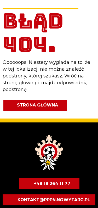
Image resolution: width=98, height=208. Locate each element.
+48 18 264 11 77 (52, 183)
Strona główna (37, 105)
